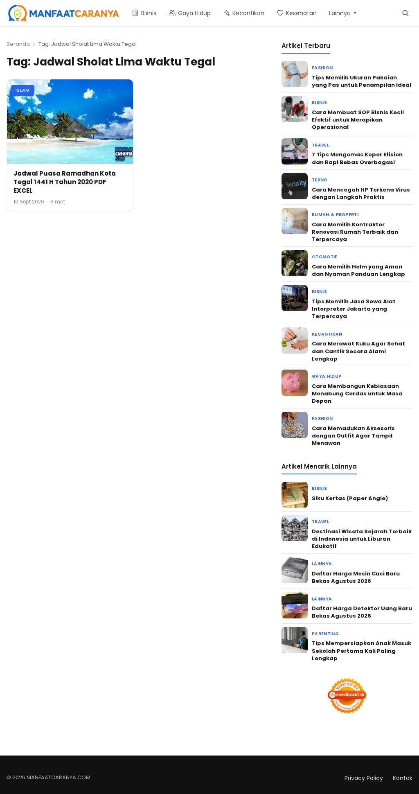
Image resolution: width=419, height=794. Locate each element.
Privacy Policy (364, 778)
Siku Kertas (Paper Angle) (350, 498)
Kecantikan (327, 334)
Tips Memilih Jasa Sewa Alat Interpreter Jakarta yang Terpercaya (354, 309)
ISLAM (23, 90)
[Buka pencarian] (405, 13)
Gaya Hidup (326, 376)
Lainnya (322, 564)
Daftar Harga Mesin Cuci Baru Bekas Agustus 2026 (356, 577)
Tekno (320, 180)
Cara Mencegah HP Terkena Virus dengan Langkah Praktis (361, 193)
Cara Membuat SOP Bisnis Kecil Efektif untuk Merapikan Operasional (358, 119)
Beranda (18, 44)
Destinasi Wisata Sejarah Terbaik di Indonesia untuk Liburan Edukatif (362, 539)
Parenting (325, 634)
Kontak (402, 778)
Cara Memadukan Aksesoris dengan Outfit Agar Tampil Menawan (353, 435)
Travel (320, 145)
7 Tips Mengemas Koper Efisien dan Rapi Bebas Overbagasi (357, 158)
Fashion (322, 68)
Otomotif (325, 257)
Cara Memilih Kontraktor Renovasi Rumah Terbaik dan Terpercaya (355, 232)
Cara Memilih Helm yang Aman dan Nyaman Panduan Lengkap (358, 270)
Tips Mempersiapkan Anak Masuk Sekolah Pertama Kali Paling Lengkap (361, 650)
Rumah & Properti (335, 215)
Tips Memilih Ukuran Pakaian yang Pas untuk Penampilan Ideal (361, 81)
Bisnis (319, 102)
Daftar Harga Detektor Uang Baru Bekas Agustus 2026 (362, 612)
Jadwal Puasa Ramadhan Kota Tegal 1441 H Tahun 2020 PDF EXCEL (65, 182)
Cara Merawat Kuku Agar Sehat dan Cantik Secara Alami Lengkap (358, 351)
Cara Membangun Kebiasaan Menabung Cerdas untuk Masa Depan (357, 393)
